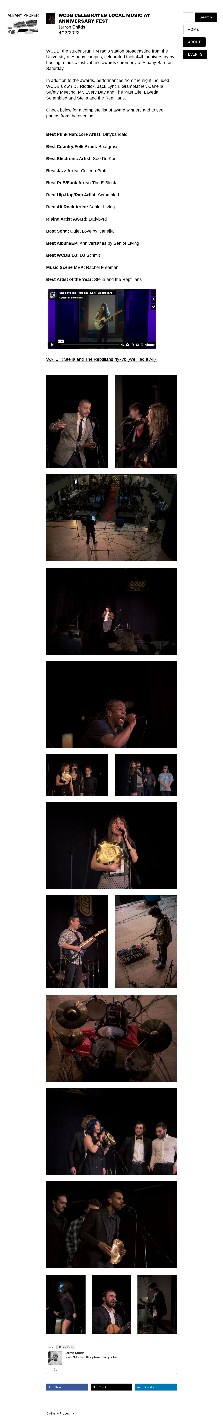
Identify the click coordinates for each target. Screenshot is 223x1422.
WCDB (53, 51)
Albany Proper (23, 15)
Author (51, 1347)
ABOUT (194, 42)
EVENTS (195, 54)
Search (206, 17)
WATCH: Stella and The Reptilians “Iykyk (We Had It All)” (101, 359)
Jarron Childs (74, 1353)
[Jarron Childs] (55, 1363)
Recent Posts (66, 1347)
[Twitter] (55, 1369)
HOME (193, 29)
